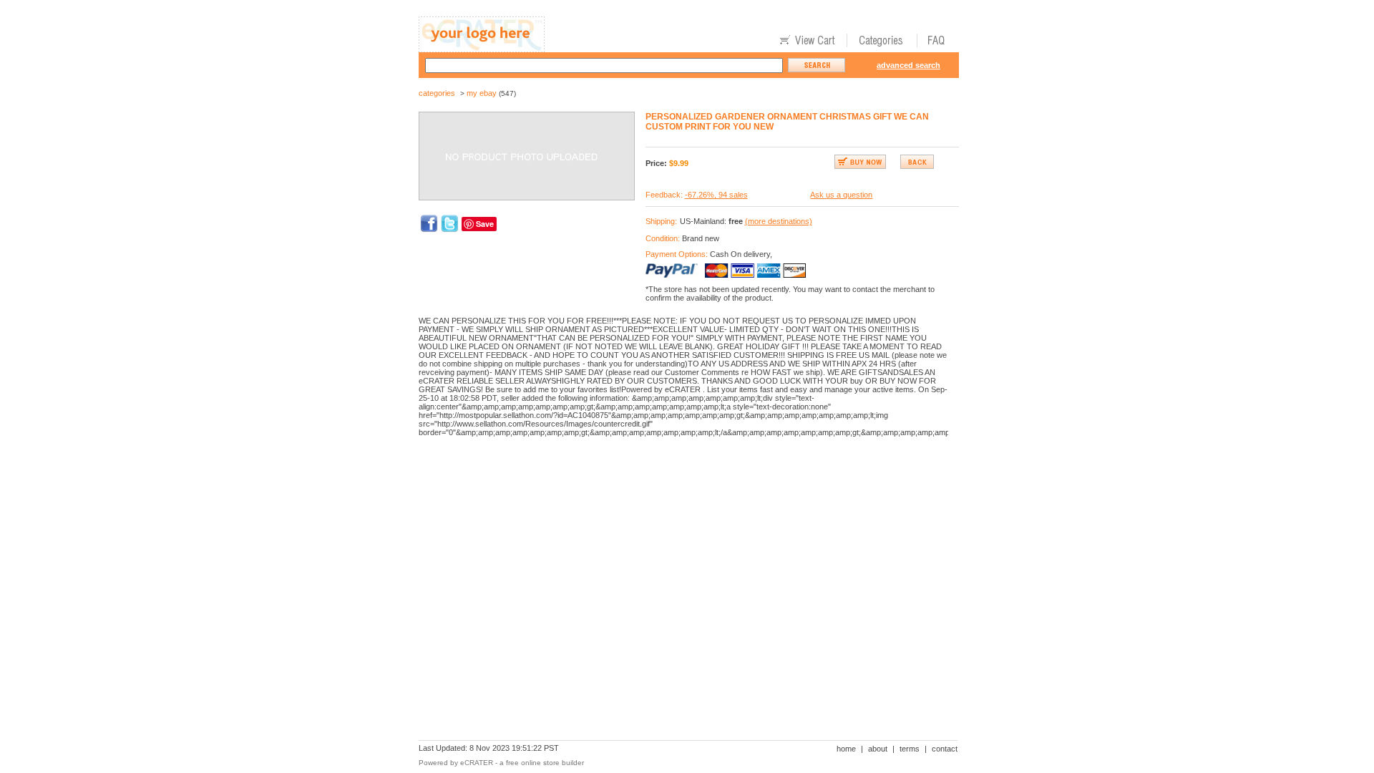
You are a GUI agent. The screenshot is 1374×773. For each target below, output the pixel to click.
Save (485, 223)
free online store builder (545, 763)
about (877, 748)
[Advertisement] (679, 497)
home (846, 748)
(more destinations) (778, 221)
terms (910, 748)
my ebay (482, 93)
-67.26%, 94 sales (716, 194)
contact (945, 748)
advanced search (908, 65)
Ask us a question (841, 194)
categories (437, 93)
